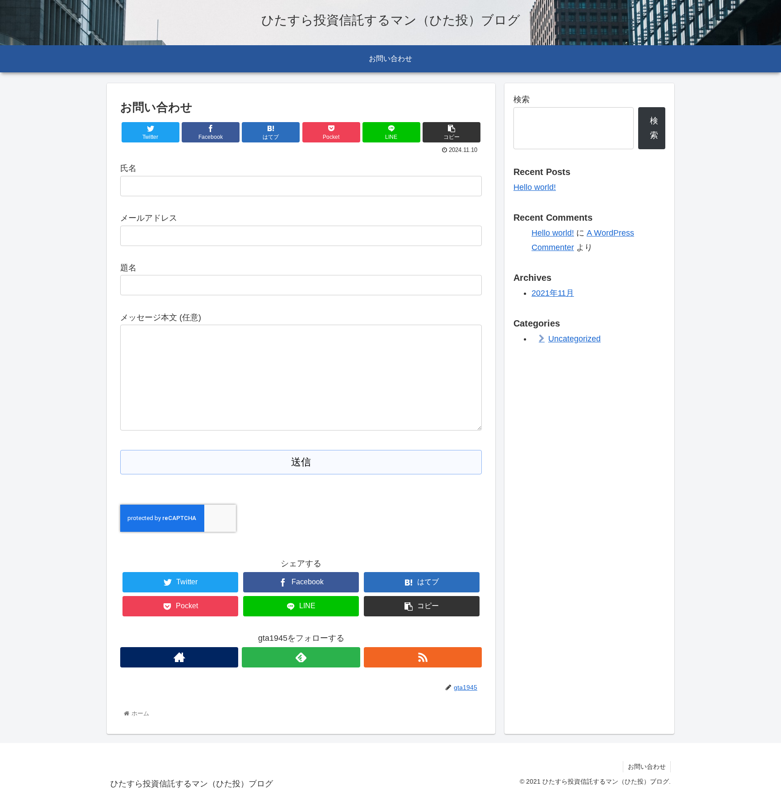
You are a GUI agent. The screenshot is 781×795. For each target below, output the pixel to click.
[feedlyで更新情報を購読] (301, 657)
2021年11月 (553, 293)
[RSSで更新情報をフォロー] (423, 657)
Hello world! (534, 187)
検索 (521, 99)
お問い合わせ (647, 766)
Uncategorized (574, 338)
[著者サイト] (179, 657)
